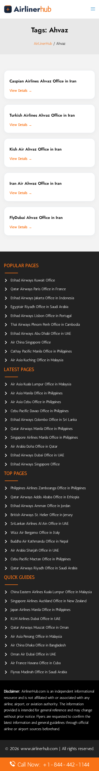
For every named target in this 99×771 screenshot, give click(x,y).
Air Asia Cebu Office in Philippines (36, 402)
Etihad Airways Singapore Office (35, 464)
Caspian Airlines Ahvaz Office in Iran (43, 81)
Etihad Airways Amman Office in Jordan (40, 506)
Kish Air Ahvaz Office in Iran (36, 149)
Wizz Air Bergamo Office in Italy (35, 532)
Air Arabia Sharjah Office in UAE (35, 550)
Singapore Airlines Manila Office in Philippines (44, 437)
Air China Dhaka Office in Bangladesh (38, 645)
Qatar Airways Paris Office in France (38, 289)
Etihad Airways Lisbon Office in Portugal (41, 316)
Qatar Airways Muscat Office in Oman (40, 627)
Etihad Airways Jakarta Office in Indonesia (42, 298)
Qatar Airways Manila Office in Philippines (42, 428)
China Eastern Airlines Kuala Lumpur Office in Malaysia (51, 592)
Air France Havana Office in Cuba (35, 663)
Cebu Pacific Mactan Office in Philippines (41, 559)
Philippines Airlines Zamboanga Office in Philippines (48, 488)
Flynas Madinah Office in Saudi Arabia (39, 672)
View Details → (21, 90)
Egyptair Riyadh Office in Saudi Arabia (39, 307)
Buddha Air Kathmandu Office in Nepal (39, 541)
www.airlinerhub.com (40, 748)
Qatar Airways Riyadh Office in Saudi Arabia (44, 568)
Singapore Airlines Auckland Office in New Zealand (48, 601)
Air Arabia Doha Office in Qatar (34, 446)
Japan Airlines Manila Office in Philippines (40, 609)
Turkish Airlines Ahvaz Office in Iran (42, 115)
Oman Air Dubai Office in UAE (33, 654)
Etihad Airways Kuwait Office (33, 280)
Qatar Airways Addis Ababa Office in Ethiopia (45, 497)
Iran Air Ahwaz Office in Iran (36, 183)
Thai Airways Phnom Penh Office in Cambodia (45, 324)
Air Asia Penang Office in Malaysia (36, 636)
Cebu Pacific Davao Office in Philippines (40, 411)
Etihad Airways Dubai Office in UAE (37, 455)
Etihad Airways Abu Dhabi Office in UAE (41, 333)
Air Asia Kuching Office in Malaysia (37, 360)
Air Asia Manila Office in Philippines (37, 393)
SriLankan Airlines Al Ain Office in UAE (40, 523)
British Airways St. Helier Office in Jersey (42, 515)
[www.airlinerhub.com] (27, 9)
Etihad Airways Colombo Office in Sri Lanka (44, 419)
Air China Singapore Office (31, 342)
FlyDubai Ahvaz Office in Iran (36, 218)
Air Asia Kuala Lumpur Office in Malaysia (41, 384)
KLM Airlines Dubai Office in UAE (35, 618)
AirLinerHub (43, 43)
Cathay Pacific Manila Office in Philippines (41, 351)
